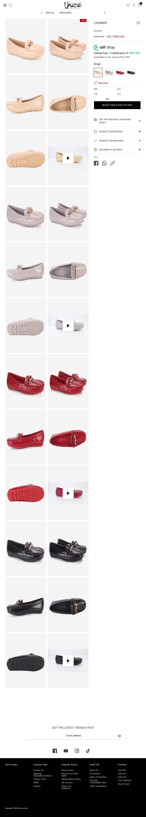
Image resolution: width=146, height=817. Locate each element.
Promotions (95, 773)
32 (119, 89)
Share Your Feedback (67, 787)
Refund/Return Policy (71, 779)
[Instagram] (77, 751)
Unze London (23, 808)
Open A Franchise (98, 777)
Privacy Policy (39, 779)
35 (107, 99)
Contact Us (38, 770)
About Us (94, 770)
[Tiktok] (88, 751)
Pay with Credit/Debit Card (98, 781)
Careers (36, 786)
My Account (67, 782)
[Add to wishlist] (127, 23)
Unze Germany (124, 780)
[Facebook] (55, 751)
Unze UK (122, 773)
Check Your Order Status (70, 774)
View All (50, 12)
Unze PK (122, 770)
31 (96, 89)
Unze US (122, 777)
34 (119, 94)
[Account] (134, 3)
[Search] (11, 5)
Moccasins (65, 12)
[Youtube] (66, 751)
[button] (112, 163)
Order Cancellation (98, 786)
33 (96, 94)
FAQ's (36, 782)
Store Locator (11, 764)
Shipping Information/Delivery (42, 774)
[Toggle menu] (4, 5)
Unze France (123, 784)
